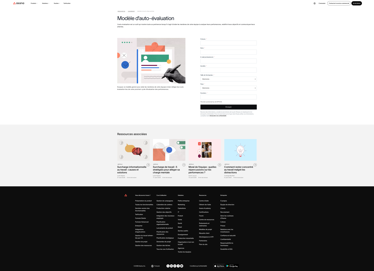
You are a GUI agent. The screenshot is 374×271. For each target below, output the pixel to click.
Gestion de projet (141, 241)
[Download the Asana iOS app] (219, 266)
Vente (180, 219)
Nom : (202, 48)
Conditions (193, 266)
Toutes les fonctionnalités (144, 204)
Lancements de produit (165, 228)
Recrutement (224, 212)
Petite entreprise (183, 201)
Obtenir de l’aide (205, 204)
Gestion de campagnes (165, 201)
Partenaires (203, 241)
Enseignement (183, 234)
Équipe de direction (227, 204)
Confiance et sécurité (228, 235)
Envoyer (229, 107)
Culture (223, 222)
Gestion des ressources (143, 245)
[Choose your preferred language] (314, 3)
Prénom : (203, 39)
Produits (33, 3)
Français (157, 266)
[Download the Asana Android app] (232, 266)
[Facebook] (178, 265)
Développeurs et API (206, 237)
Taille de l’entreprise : (207, 75)
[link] (121, 11)
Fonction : (204, 93)
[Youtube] (181, 265)
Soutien (56, 3)
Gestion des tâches (163, 245)
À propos (223, 201)
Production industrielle (186, 238)
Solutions (45, 3)
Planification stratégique (165, 238)
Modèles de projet (205, 229)
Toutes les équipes (184, 252)
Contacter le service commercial (339, 3)
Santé (180, 223)
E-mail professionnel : (207, 57)
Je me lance (356, 3)
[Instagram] (174, 265)
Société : (203, 66)
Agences (181, 248)
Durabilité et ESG (226, 249)
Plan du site (203, 244)
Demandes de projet (164, 241)
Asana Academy (205, 208)
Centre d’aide (204, 201)
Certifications (204, 212)
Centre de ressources (206, 219)
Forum (201, 216)
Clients (222, 208)
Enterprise (138, 226)
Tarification (67, 3)
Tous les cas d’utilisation (165, 249)
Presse (222, 226)
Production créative (163, 208)
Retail (180, 227)
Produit (180, 216)
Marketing (181, 204)
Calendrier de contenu (164, 204)
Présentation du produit (143, 201)
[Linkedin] (171, 265)
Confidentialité (225, 239)
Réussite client (204, 233)
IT (178, 212)
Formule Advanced (142, 222)
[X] (168, 265)
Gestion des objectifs (164, 212)
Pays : (202, 84)
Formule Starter (140, 218)
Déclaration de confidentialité (218, 115)
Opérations (182, 208)
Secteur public (183, 231)
